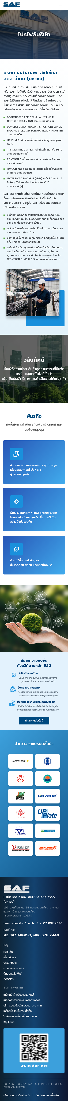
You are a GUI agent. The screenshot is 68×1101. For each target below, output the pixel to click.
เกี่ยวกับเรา (9, 957)
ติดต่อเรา (8, 979)
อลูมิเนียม (8, 1022)
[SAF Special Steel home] (16, 889)
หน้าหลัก (8, 952)
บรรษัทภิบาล (10, 963)
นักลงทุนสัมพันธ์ (34, 721)
